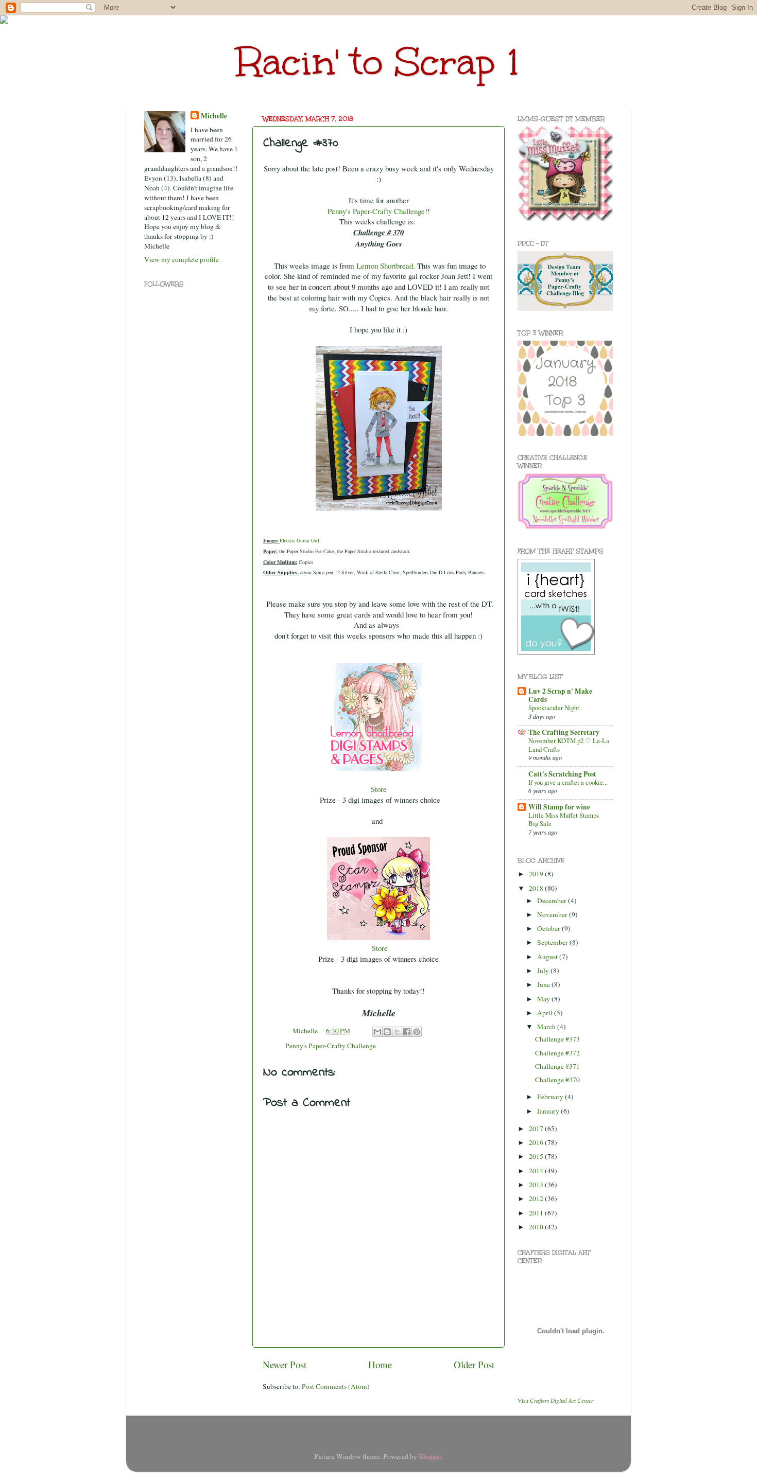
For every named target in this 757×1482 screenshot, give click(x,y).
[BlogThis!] (387, 1032)
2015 (537, 1156)
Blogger (430, 1456)
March (547, 1026)
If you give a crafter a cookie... (568, 782)
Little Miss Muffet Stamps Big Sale (563, 819)
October (549, 928)
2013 (537, 1184)
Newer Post (284, 1364)
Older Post (474, 1364)
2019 (537, 873)
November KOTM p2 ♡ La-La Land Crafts (568, 745)
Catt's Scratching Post (562, 774)
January (549, 1111)
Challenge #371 (557, 1066)
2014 (537, 1170)
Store (379, 789)
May (544, 998)
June (544, 984)
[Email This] (377, 1032)
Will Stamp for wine (559, 807)
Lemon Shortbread (384, 265)
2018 (537, 888)
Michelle (214, 116)
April (545, 1012)
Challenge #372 (557, 1052)
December (552, 900)
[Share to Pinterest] (416, 1032)
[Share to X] (397, 1032)
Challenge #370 (557, 1079)
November (553, 914)
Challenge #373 (557, 1039)
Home (380, 1364)
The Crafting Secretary (563, 732)
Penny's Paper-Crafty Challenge (330, 1045)
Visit (555, 1400)
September (553, 942)
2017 (537, 1128)
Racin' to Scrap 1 (378, 62)
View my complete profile (181, 259)
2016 (537, 1142)
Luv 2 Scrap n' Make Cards (560, 695)
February (551, 1096)
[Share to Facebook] (407, 1032)
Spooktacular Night (553, 707)
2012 (537, 1198)
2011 (537, 1213)
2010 (537, 1226)
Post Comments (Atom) (336, 1386)
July (543, 970)
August (548, 956)
